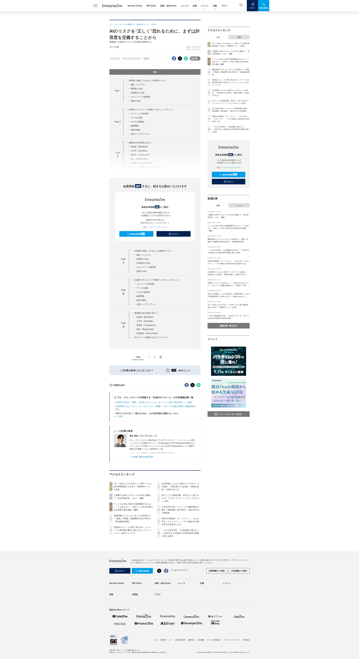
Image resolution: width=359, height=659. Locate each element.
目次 (155, 71)
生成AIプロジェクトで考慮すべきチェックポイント (151, 109)
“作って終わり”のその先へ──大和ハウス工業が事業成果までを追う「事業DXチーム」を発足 (133, 486)
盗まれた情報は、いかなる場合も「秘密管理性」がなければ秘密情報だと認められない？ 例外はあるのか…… (229, 294)
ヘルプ (155, 640)
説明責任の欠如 (137, 92)
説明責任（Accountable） (147, 333)
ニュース (185, 5)
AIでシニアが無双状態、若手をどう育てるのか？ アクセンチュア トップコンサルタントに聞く (181, 498)
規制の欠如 (136, 100)
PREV (138, 357)
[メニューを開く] (95, 5)
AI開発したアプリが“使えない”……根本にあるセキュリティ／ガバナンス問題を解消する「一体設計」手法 (228, 284)
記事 (195, 5)
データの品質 (136, 117)
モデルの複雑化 (137, 121)
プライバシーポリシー (231, 640)
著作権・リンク (166, 640)
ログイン (175, 234)
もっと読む (119, 416)
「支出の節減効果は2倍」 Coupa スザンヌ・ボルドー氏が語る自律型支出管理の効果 (228, 316)
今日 (218, 37)
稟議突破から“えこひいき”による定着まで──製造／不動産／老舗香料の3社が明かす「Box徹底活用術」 (132, 518)
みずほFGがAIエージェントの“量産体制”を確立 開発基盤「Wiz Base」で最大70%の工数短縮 (180, 509)
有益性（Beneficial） (140, 146)
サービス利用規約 (213, 640)
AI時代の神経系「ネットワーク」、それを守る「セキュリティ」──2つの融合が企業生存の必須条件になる (180, 521)
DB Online (151, 5)
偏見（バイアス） (138, 84)
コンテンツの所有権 (139, 113)
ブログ (224, 5)
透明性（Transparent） (146, 325)
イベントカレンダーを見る (230, 414)
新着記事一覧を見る (228, 325)
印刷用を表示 (119, 385)
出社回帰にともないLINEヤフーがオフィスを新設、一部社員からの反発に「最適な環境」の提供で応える (180, 486)
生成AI (146, 58)
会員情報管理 (180, 640)
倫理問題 (135, 125)
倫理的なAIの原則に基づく (140, 142)
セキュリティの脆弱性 (140, 96)
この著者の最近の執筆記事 (141, 456)
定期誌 (135, 594)
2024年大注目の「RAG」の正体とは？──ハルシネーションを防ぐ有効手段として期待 (154, 402)
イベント (205, 5)
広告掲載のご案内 (239, 570)
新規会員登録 (137, 234)
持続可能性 (136, 129)
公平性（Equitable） (145, 321)
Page (118, 90)
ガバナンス (115, 58)
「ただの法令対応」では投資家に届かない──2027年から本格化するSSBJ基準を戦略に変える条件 (180, 533)
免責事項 (191, 640)
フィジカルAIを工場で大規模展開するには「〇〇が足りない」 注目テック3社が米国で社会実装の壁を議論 (133, 506)
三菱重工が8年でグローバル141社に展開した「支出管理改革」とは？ (133, 496)
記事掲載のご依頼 (217, 570)
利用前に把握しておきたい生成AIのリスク (147, 80)
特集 (215, 5)
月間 (239, 37)
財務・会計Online (168, 5)
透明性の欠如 (136, 88)
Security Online (135, 5)
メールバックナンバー (156, 227)
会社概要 (200, 640)
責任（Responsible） (145, 329)
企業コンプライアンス (140, 133)
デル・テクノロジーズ (131, 58)
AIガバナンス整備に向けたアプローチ (151, 337)
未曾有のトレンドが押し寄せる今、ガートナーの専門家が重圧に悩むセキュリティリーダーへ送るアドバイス (132, 530)
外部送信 (246, 640)
